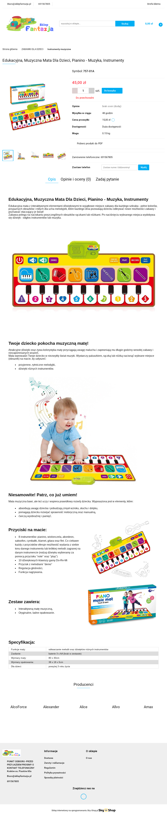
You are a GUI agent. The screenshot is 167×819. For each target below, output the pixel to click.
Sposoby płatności (53, 777)
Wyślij (144, 167)
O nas (89, 758)
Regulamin (49, 767)
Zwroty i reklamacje (54, 763)
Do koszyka (110, 90)
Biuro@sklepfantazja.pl (19, 776)
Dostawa (48, 758)
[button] (51, 751)
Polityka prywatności (55, 772)
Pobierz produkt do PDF (90, 143)
